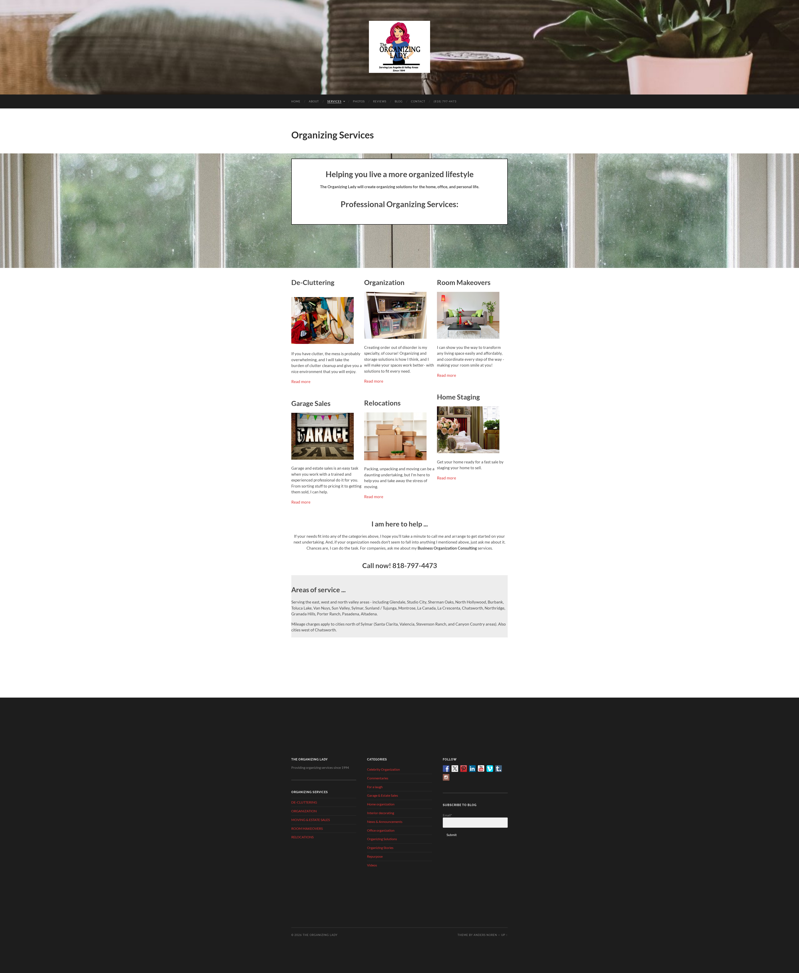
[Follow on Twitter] (455, 768)
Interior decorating (380, 813)
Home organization (381, 804)
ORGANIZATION (304, 811)
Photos (359, 101)
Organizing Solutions (382, 839)
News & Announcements (384, 822)
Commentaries (377, 778)
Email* (447, 815)
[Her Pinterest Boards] (463, 768)
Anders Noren (485, 935)
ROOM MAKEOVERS (307, 828)
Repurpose (375, 856)
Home (295, 101)
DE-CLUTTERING (304, 802)
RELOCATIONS (302, 837)
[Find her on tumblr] (498, 768)
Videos (372, 865)
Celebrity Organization (383, 769)
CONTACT (418, 101)
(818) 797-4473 (445, 101)
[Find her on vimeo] (489, 768)
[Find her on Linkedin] (472, 768)
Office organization (381, 830)
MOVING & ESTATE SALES (310, 820)
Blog (399, 101)
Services (334, 101)
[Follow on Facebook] (446, 768)
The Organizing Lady (320, 935)
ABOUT (314, 101)
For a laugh (375, 787)
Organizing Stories (380, 848)
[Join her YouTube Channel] (481, 768)
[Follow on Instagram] (446, 777)
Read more (300, 381)
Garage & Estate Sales (382, 795)
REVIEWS (379, 101)
